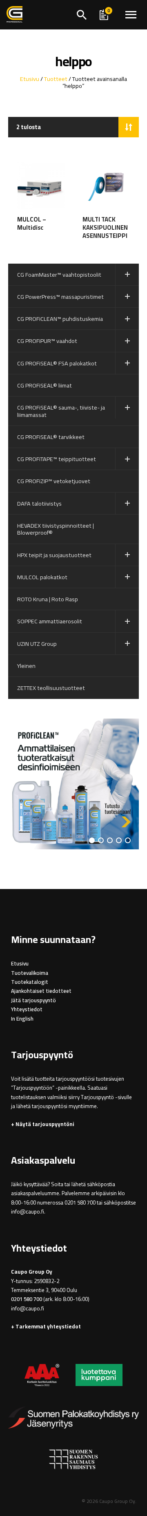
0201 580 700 (26, 1299)
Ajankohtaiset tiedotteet (41, 991)
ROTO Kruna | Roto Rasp (47, 599)
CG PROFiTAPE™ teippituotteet (56, 458)
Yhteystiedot (26, 1009)
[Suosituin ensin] (128, 127)
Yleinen (26, 665)
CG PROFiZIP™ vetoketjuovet (53, 480)
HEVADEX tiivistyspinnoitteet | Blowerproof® (55, 529)
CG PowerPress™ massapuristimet (60, 296)
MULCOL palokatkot (42, 576)
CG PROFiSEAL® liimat (44, 385)
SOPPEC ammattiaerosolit (49, 621)
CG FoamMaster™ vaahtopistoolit (59, 274)
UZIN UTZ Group (37, 643)
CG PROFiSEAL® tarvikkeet (51, 436)
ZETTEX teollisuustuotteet (51, 687)
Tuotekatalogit (29, 982)
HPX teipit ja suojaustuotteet (54, 554)
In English (22, 1019)
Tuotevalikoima (29, 973)
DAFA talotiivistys (39, 503)
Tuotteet (55, 78)
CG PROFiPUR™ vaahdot (47, 340)
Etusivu (29, 78)
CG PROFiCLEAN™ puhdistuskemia (60, 318)
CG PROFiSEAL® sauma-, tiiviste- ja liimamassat (61, 411)
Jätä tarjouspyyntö (33, 1000)
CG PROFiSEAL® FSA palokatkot (57, 363)
